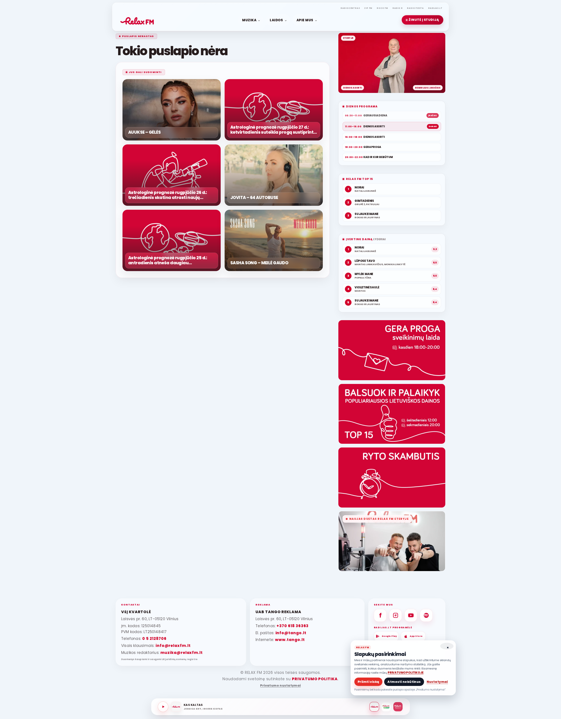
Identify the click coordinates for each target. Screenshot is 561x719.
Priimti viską (368, 682)
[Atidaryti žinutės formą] (391, 350)
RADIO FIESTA (415, 8)
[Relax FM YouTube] (411, 615)
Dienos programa (362, 106)
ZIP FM (368, 8)
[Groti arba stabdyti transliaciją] (163, 706)
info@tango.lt (290, 633)
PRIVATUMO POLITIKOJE (406, 673)
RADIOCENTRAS (350, 8)
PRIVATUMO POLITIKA (315, 679)
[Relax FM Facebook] (380, 615)
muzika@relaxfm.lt (181, 652)
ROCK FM (382, 8)
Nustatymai (437, 682)
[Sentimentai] (398, 707)
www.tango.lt (290, 639)
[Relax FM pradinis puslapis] (137, 20)
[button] (422, 20)
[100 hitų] (386, 707)
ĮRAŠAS (432, 115)
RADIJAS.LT (435, 8)
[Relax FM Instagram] (395, 615)
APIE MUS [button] (304, 20)
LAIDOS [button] (276, 20)
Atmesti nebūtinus (404, 682)
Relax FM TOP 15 (359, 179)
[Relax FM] (374, 707)
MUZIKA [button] (249, 20)
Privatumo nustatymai (280, 685)
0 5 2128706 (154, 638)
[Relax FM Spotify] (426, 615)
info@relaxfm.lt (173, 645)
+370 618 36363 (293, 625)
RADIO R (397, 8)
